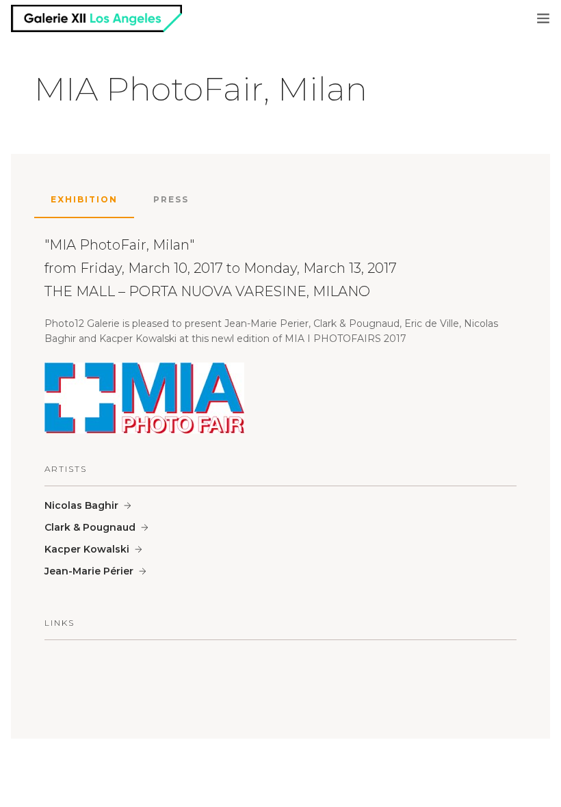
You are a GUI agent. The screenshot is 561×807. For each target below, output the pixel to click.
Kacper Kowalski (86, 549)
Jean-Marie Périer (88, 571)
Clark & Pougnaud (89, 527)
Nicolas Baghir (81, 505)
